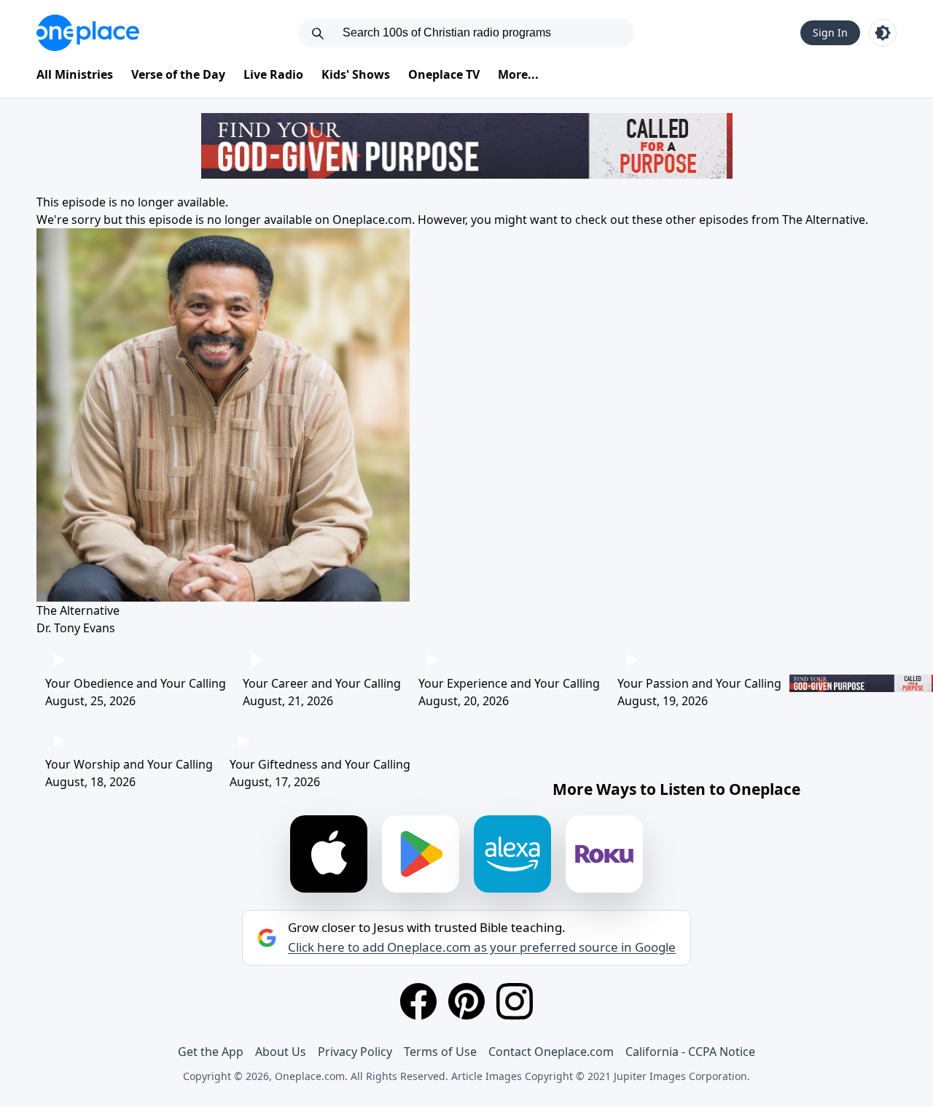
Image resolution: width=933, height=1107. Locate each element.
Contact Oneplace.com (551, 1052)
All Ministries (74, 74)
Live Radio (273, 74)
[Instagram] (514, 1001)
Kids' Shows (355, 74)
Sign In (830, 32)
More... (518, 74)
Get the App (210, 1052)
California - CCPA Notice (690, 1052)
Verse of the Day (178, 74)
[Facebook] (418, 1001)
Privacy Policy (355, 1052)
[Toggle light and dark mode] (883, 33)
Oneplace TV (444, 74)
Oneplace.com (372, 219)
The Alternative (823, 219)
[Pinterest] (466, 1001)
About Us (280, 1052)
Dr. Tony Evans (75, 628)
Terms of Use (440, 1052)
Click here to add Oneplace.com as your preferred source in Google (482, 947)
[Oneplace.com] (87, 33)
